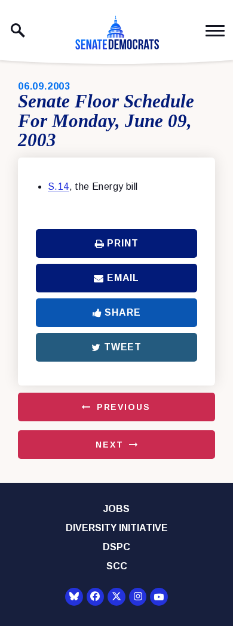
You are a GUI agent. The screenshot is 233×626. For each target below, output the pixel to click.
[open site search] (18, 30)
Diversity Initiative (117, 528)
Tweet (123, 347)
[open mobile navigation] (215, 30)
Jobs (116, 509)
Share (122, 312)
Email (123, 278)
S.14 (58, 186)
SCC (116, 566)
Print (122, 243)
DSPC (116, 547)
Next (109, 444)
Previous (124, 407)
